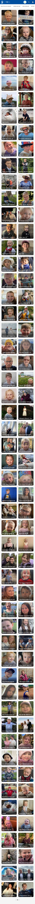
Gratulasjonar (6, 6)
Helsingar (26, 6)
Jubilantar (16, 6)
